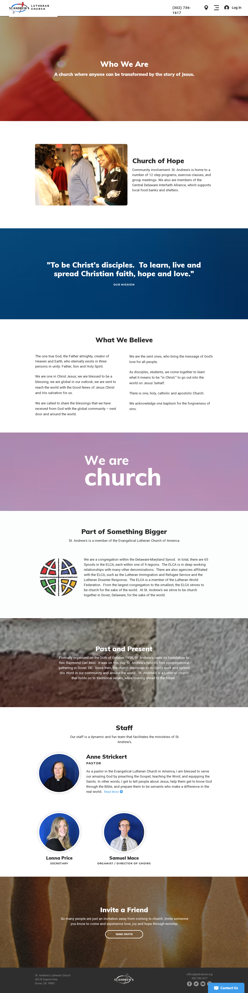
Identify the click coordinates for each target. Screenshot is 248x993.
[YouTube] (202, 983)
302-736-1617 (200, 978)
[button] (216, 7)
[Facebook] (189, 983)
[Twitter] (196, 983)
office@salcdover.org (199, 974)
